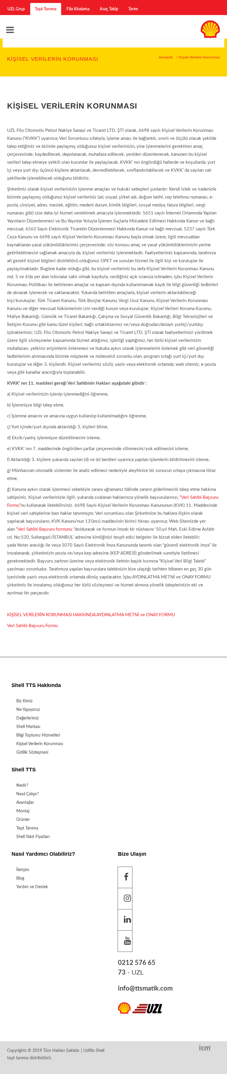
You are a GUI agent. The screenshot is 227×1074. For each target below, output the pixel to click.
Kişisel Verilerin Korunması (39, 744)
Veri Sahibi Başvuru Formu (32, 626)
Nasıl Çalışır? (27, 794)
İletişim (22, 870)
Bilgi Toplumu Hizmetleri (38, 735)
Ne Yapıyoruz (28, 710)
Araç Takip (109, 9)
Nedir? (22, 785)
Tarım (133, 9)
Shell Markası (28, 727)
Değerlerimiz (27, 718)
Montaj (22, 811)
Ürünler (23, 820)
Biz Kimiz (24, 701)
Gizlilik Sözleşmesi (32, 752)
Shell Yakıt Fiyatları (33, 837)
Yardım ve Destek (32, 887)
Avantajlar (25, 803)
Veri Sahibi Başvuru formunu (44, 529)
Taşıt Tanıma (45, 9)
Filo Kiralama (78, 9)
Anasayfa (166, 57)
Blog (20, 878)
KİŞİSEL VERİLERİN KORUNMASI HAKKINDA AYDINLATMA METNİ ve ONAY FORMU (91, 615)
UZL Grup (16, 9)
